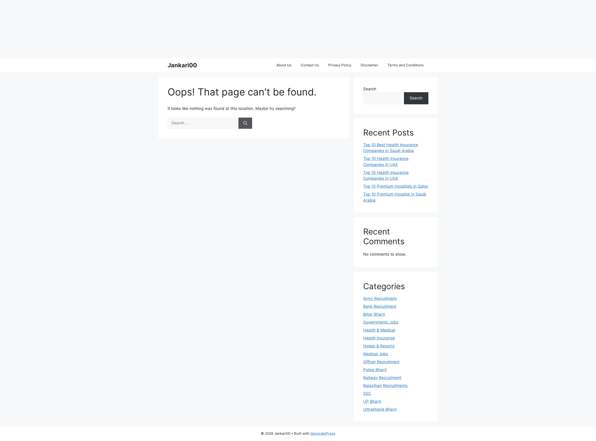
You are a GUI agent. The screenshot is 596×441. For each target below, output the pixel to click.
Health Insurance (379, 338)
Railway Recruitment (382, 377)
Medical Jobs (375, 354)
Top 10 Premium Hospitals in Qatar (395, 186)
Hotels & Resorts (379, 346)
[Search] (245, 123)
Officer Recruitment (381, 362)
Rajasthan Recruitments (385, 385)
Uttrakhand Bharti (380, 409)
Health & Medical (379, 330)
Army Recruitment (380, 298)
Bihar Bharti (374, 314)
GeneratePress (322, 433)
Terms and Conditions (405, 65)
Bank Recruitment (379, 306)
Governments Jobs (381, 322)
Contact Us (310, 65)
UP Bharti (372, 401)
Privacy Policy (339, 65)
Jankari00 (182, 65)
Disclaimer (369, 65)
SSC (367, 393)
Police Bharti (375, 369)
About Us (283, 65)
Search (369, 89)
